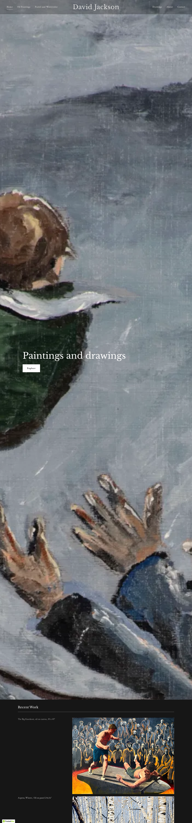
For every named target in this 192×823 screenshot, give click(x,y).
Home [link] (10, 6)
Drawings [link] (157, 6)
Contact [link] (181, 6)
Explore (31, 368)
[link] (96, 8)
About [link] (170, 6)
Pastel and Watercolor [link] (46, 6)
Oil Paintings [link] (24, 6)
